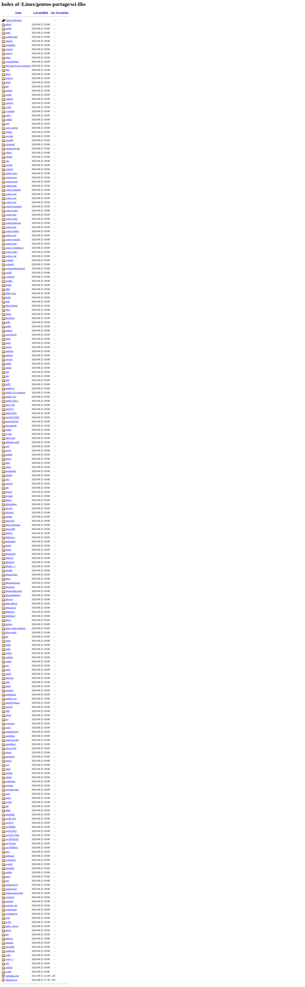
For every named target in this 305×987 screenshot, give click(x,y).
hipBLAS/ (11, 396)
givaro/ (9, 359)
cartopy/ (10, 103)
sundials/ (10, 897)
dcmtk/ (9, 281)
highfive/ (10, 388)
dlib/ (8, 289)
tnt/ (7, 934)
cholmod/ (10, 144)
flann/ (8, 314)
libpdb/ (9, 570)
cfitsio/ (9, 132)
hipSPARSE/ (12, 421)
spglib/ (9, 872)
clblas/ (9, 152)
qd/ (7, 806)
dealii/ (9, 285)
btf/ (7, 86)
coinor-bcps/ (12, 181)
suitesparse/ (11, 889)
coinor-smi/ (11, 243)
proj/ (8, 793)
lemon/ (9, 491)
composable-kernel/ (15, 268)
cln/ (7, 161)
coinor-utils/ (11, 252)
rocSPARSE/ (12, 839)
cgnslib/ (9, 140)
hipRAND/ (11, 413)
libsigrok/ (10, 587)
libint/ (8, 549)
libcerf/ (9, 508)
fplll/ (8, 322)
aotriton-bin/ (12, 36)
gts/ (7, 376)
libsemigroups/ (13, 582)
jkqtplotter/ (11, 471)
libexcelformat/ (13, 525)
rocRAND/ (11, 831)
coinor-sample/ (13, 239)
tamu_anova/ (12, 926)
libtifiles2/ (10, 616)
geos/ (8, 343)
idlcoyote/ (10, 438)
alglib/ (9, 28)
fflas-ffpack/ (12, 305)
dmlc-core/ (11, 293)
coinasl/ (9, 169)
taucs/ (8, 930)
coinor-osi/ (11, 235)
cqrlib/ (9, 272)
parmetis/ (10, 756)
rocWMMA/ (12, 847)
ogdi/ (8, 727)
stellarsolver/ (12, 884)
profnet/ (9, 785)
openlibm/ (11, 744)
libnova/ (10, 558)
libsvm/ (9, 599)
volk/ (8, 955)
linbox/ (9, 624)
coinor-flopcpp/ (13, 223)
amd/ (8, 32)
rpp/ (8, 851)
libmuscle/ (11, 554)
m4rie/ (9, 653)
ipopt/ (8, 458)
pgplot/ (9, 773)
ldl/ (7, 487)
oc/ (7, 719)
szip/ (8, 918)
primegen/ (11, 781)
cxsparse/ (10, 276)
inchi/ (8, 450)
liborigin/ (10, 562)
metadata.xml (12, 975)
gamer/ (9, 330)
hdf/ (8, 380)
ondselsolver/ (12, 731)
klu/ (7, 479)
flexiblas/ (10, 318)
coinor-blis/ (11, 185)
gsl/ (7, 372)
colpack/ (10, 264)
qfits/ (8, 810)
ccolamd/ (10, 111)
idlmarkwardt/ (13, 442)
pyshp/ (9, 802)
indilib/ (9, 454)
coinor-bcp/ (11, 177)
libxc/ (8, 620)
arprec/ (9, 53)
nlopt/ (8, 715)
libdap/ (9, 516)
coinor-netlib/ (12, 231)
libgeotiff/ (10, 529)
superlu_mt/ (11, 905)
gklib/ (8, 363)
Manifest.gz (11, 980)
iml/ (7, 446)
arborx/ (9, 41)
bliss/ (8, 74)
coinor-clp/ (11, 202)
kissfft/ (9, 475)
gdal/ (8, 338)
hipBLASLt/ (12, 400)
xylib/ (8, 971)
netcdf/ (9, 707)
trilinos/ (9, 938)
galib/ (8, 326)
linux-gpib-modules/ (16, 628)
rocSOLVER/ (12, 835)
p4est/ (8, 752)
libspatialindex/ (13, 595)
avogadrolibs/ (12, 61)
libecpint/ (10, 520)
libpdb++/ (10, 566)
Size (53, 12)
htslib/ (9, 429)
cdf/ (7, 123)
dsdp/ (8, 297)
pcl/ (7, 764)
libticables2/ (11, 603)
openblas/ (10, 736)
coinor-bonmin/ (13, 190)
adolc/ (9, 24)
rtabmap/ (10, 855)
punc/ (8, 798)
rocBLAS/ (11, 818)
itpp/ (8, 463)
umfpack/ (10, 951)
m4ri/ (8, 649)
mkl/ (8, 682)
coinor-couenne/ (14, 206)
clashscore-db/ (13, 148)
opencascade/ (12, 740)
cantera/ (9, 99)
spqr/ (8, 876)
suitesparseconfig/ (14, 893)
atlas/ (8, 57)
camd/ (9, 94)
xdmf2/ (9, 967)
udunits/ (10, 942)
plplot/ (9, 777)
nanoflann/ (11, 694)
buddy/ (9, 90)
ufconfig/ (10, 946)
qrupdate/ (10, 814)
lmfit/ (8, 640)
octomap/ (10, 723)
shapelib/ (10, 868)
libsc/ (8, 578)
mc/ (7, 665)
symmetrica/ (12, 913)
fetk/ (8, 301)
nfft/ (8, 711)
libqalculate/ (12, 574)
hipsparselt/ (11, 425)
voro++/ (10, 959)
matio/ (9, 661)
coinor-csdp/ (12, 210)
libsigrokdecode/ (14, 591)
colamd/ (10, 260)
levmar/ (9, 496)
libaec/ (9, 500)
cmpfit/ (9, 165)
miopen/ (10, 678)
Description (62, 12)
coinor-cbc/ (11, 194)
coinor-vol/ (11, 256)
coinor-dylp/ (12, 218)
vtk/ (7, 963)
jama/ (8, 467)
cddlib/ (9, 119)
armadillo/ (11, 45)
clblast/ (9, 156)
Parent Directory (14, 20)
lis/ (7, 636)
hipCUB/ (10, 405)
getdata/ (9, 351)
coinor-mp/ (11, 227)
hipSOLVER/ (12, 417)
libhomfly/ (11, 541)
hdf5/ (8, 384)
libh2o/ (9, 533)
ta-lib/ (8, 922)
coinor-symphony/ (15, 247)
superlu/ (10, 901)
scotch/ (9, 864)
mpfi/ (8, 686)
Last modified (40, 12)
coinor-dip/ (11, 214)
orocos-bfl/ (11, 748)
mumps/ (10, 690)
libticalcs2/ (11, 607)
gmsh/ (9, 367)
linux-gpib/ (11, 632)
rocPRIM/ (11, 827)
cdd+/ (8, 115)
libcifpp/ (10, 512)
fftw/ (8, 309)
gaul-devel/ (11, 334)
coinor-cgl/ (11, 198)
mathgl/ (9, 657)
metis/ (8, 673)
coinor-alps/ (11, 173)
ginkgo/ (9, 355)
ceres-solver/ (12, 127)
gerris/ (9, 347)
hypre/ (9, 434)
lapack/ (9, 483)
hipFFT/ (10, 409)
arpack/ (9, 49)
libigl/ (8, 545)
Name (18, 12)
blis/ (8, 70)
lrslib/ (8, 645)
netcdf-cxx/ (11, 698)
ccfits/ (8, 107)
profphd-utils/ (12, 789)
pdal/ (8, 769)
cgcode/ (9, 136)
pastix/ (9, 760)
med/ (8, 669)
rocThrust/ (11, 843)
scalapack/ (11, 860)
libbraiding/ (11, 504)
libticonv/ (10, 611)
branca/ (9, 78)
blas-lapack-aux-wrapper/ (18, 65)
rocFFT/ (10, 822)
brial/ (8, 82)
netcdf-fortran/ (13, 702)
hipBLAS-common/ (16, 392)
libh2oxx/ (10, 537)
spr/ (7, 880)
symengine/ (11, 909)
